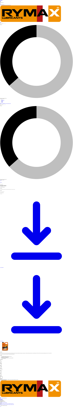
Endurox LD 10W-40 (5, 403)
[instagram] (1, 0)
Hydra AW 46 (1, 403)
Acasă (0, 180)
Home (0, 404)
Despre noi (2, 404)
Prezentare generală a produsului (10, 404)
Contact (13, 404)
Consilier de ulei (5, 404)
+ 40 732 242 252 (2, 402)
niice (0, 406)
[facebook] (0, 0)
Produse (1, 182)
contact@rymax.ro (5, 402)
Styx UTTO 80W (8, 403)
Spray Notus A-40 (11, 403)
